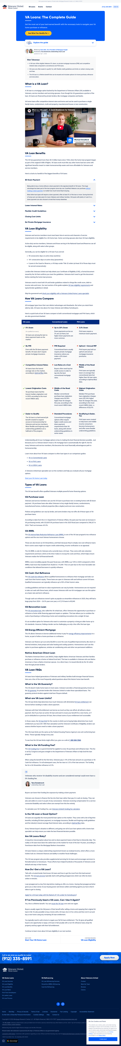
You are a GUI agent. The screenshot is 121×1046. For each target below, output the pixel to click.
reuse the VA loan (57, 904)
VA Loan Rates (6, 990)
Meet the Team (85, 984)
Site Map (11, 1012)
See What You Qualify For (38, 33)
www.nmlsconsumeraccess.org (67, 1019)
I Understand (103, 1039)
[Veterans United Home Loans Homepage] (13, 7)
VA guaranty (32, 690)
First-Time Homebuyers (9, 992)
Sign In (116, 7)
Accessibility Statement (87, 1012)
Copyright (74, 1012)
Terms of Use (35, 1012)
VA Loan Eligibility (7, 984)
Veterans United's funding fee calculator (66, 809)
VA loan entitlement (82, 702)
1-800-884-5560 (75, 740)
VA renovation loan (34, 611)
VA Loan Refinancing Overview (50, 981)
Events (40, 7)
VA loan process (39, 876)
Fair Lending (64, 1012)
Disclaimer (54, 1012)
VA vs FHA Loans (35, 461)
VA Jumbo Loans (7, 995)
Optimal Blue (39, 373)
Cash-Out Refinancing (48, 987)
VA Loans (32, 7)
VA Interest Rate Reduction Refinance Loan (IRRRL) (46, 535)
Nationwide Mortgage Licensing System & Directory (77, 1034)
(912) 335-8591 (107, 7)
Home (4, 1012)
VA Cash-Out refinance (36, 577)
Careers (83, 990)
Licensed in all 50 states (8, 1034)
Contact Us (55, 1015)
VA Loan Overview (7, 981)
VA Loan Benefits (7, 987)
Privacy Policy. (102, 1035)
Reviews (83, 987)
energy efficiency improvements (80, 634)
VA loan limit (43, 721)
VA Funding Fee (33, 749)
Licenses (45, 1012)
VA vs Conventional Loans (38, 458)
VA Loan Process (7, 998)
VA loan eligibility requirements (79, 285)
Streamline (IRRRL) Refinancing (51, 984)
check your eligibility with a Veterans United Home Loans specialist (65, 293)
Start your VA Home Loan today (36, 478)
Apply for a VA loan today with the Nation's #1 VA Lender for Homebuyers (50, 895)
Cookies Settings (38, 1015)
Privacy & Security (22, 1012)
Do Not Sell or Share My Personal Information (16, 1015)
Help (48, 1015)
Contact (49, 7)
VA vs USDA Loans (35, 465)
